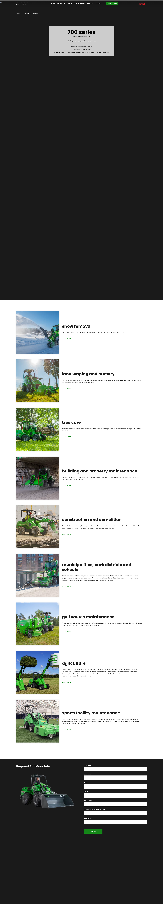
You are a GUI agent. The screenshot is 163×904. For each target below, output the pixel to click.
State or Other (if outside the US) (94, 809)
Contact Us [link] (99, 3)
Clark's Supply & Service (24, 3)
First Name (87, 765)
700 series (35, 13)
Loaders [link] (70, 3)
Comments (87, 818)
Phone (86, 791)
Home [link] (53, 3)
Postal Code (88, 800)
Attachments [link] (80, 3)
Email (85, 783)
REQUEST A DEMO (112, 3)
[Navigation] (84, 3)
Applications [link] (61, 3)
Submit (93, 831)
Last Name (87, 774)
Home (18, 13)
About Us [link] (90, 3)
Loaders (26, 13)
